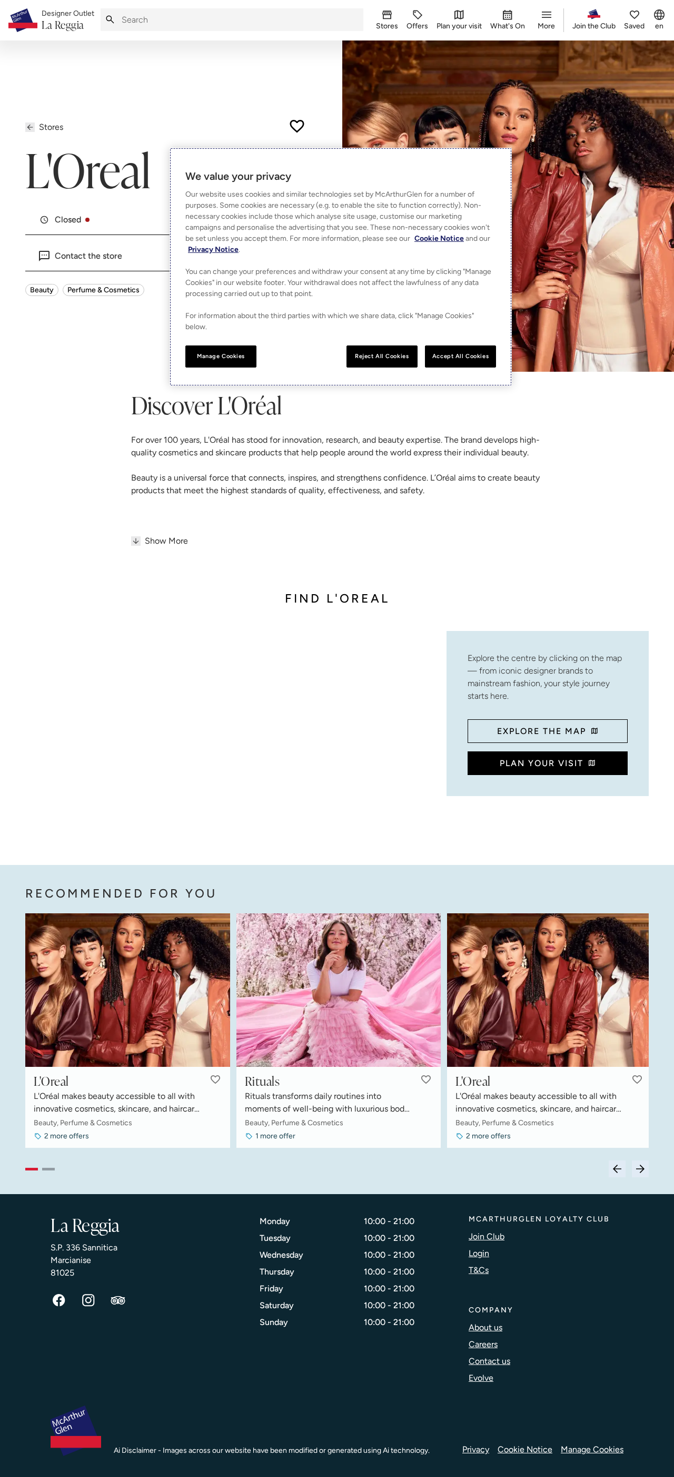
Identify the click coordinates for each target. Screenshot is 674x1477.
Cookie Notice (525, 1449)
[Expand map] (231, 737)
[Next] (640, 1168)
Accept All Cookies (460, 356)
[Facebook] (59, 1300)
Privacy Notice (213, 249)
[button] (215, 1079)
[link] (68, 20)
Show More (166, 541)
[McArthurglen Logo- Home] (22, 20)
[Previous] (617, 1168)
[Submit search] (110, 19)
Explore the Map (541, 731)
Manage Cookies (592, 1449)
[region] (341, 267)
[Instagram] (88, 1300)
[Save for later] (297, 126)
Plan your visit (541, 763)
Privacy (475, 1449)
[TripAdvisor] (118, 1300)
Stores (51, 127)
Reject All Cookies (382, 356)
